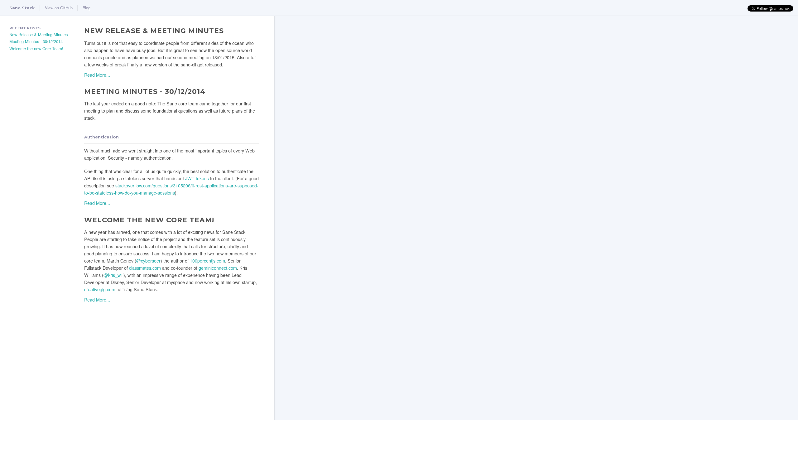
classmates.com (145, 267)
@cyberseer (148, 260)
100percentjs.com (207, 260)
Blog (86, 8)
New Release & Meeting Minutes (38, 34)
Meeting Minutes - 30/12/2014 (36, 41)
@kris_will (113, 275)
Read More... (97, 74)
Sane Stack (22, 7)
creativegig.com (99, 289)
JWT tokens (197, 178)
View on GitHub (59, 8)
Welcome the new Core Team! (36, 48)
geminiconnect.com (218, 267)
